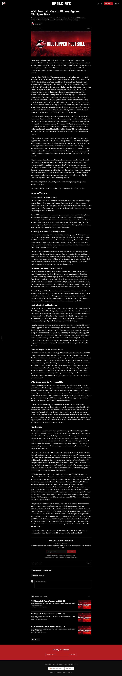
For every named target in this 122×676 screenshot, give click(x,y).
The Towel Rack (39, 23)
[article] (61, 605)
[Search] (98, 3)
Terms (65, 664)
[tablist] (38, 575)
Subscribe (108, 3)
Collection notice (72, 664)
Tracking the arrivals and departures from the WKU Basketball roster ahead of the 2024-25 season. (53, 617)
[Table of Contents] (2, 338)
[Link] (28, 193)
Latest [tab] (37, 596)
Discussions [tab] (43, 596)
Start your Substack (56, 668)
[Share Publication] (101, 3)
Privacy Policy (73, 557)
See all (34, 639)
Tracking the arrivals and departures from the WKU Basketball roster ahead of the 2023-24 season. (53, 629)
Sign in (117, 3)
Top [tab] (33, 596)
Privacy (61, 664)
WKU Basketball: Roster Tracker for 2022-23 (48, 601)
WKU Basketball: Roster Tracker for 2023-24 (48, 627)
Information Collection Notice (60, 557)
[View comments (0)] (36, 28)
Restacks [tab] (41, 575)
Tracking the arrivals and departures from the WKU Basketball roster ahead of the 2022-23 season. (53, 604)
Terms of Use (69, 555)
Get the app (69, 668)
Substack (52, 672)
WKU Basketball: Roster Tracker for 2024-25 (48, 614)
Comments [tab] (35, 575)
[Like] (32, 28)
